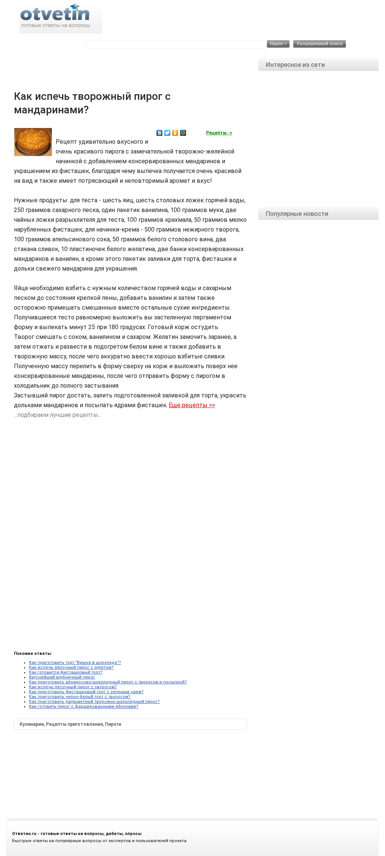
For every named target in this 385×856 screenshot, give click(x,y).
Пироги (113, 724)
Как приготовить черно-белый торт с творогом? (79, 696)
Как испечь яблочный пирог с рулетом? (71, 667)
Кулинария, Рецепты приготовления (61, 724)
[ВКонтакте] (160, 133)
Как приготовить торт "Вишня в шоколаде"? (75, 662)
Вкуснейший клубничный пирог (62, 677)
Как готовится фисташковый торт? (66, 672)
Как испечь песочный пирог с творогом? (73, 686)
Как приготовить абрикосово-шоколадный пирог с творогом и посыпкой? (108, 682)
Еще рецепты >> (192, 405)
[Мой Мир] (183, 133)
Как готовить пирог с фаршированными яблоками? (83, 706)
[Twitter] (167, 133)
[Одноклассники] (175, 133)
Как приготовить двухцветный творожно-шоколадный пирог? (94, 701)
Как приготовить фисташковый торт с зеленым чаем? (86, 691)
